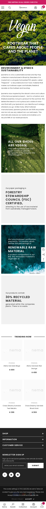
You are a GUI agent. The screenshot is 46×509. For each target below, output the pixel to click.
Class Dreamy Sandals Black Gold (34, 407)
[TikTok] (17, 474)
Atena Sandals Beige (12, 366)
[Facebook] (4, 474)
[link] (13, 505)
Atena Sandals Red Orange (34, 367)
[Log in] (35, 7)
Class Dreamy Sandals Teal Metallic (12, 407)
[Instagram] (11, 474)
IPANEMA (12, 363)
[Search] (9, 7)
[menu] (2, 7)
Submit (35, 465)
